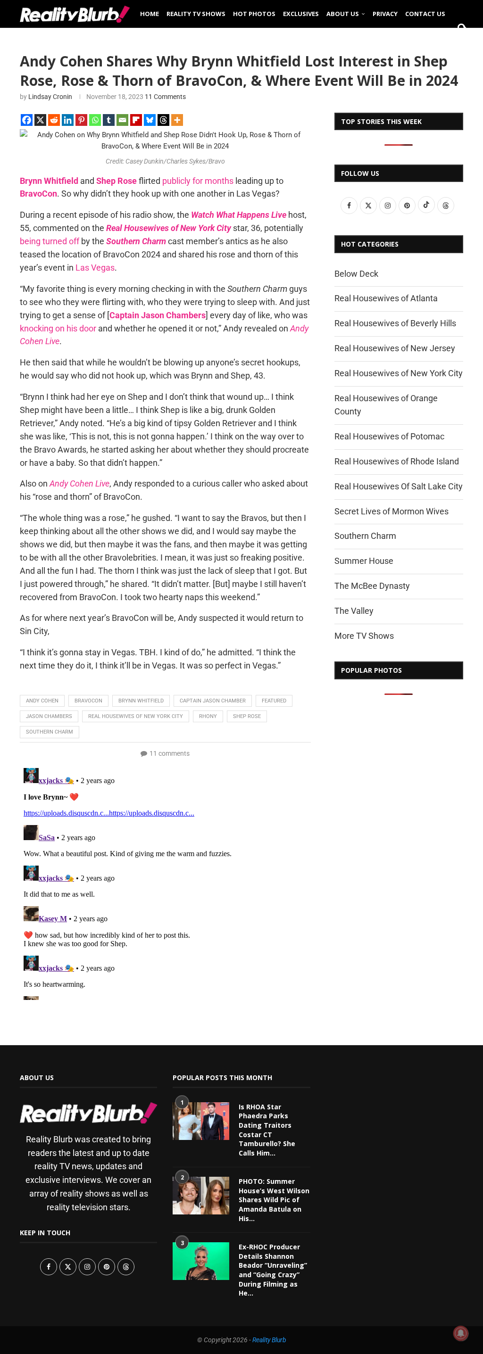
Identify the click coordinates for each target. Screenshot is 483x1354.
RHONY (208, 716)
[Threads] (163, 120)
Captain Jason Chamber (213, 701)
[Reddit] (54, 120)
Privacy (385, 13)
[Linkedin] (68, 120)
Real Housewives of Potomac (389, 436)
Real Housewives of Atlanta (386, 298)
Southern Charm (49, 732)
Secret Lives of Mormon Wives (391, 511)
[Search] (458, 43)
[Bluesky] (150, 120)
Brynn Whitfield (141, 701)
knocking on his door (58, 328)
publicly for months (197, 181)
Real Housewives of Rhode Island (396, 461)
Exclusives (301, 13)
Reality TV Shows (196, 13)
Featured (274, 701)
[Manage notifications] (460, 1333)
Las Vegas (95, 267)
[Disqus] (165, 882)
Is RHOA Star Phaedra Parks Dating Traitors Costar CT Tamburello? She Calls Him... (267, 1129)
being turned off (49, 241)
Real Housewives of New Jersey (394, 348)
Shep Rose (247, 716)
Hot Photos (254, 13)
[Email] (122, 120)
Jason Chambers (49, 716)
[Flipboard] (136, 120)
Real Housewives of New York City (135, 716)
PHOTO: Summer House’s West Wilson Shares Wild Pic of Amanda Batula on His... (274, 1199)
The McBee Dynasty (372, 586)
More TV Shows (364, 636)
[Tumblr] (109, 120)
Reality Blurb (269, 1340)
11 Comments (165, 96)
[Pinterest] (81, 120)
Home (149, 13)
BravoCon (88, 701)
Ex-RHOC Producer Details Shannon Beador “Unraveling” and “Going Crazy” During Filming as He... (273, 1269)
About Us (342, 13)
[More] (177, 120)
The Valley (354, 611)
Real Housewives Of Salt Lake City (398, 486)
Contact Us (425, 13)
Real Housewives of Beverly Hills (395, 323)
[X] (40, 120)
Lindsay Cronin (50, 96)
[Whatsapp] (95, 120)
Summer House (363, 561)
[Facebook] (27, 120)
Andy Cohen (42, 701)
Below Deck (356, 274)
